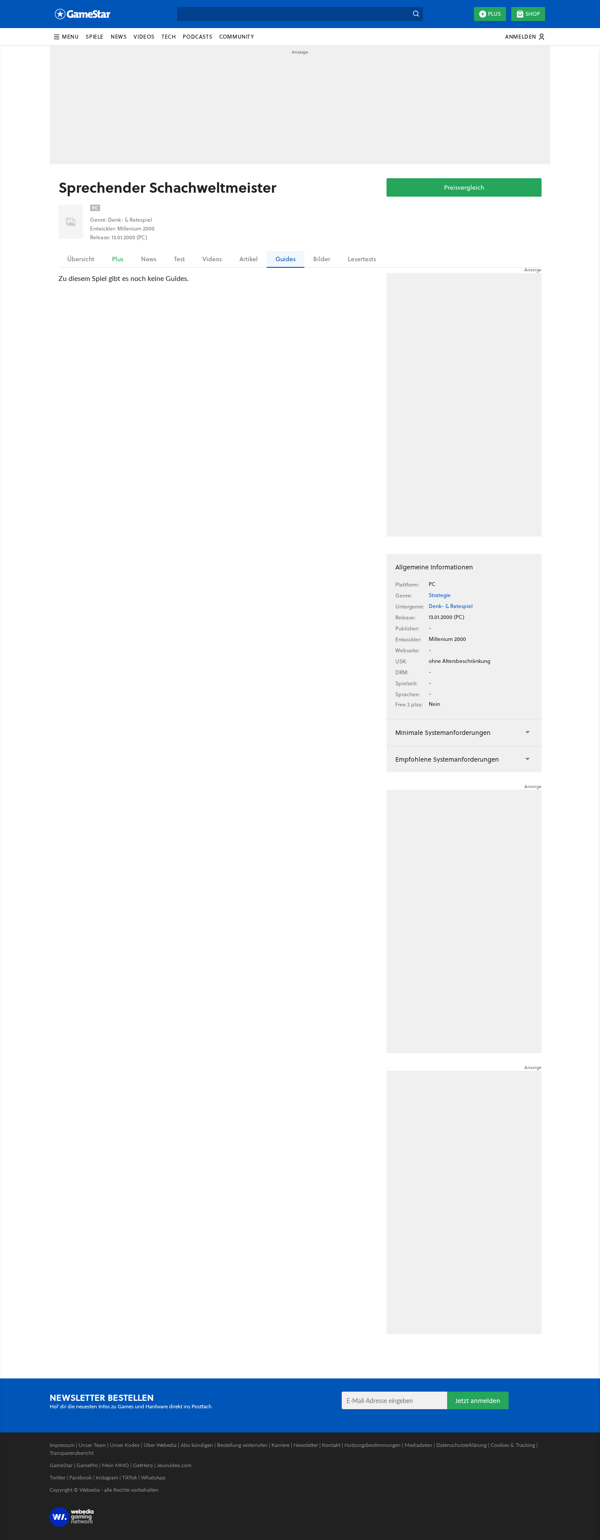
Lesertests (362, 259)
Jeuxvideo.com (174, 1465)
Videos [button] (144, 36)
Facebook (80, 1477)
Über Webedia (160, 1445)
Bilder (321, 259)
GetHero (143, 1465)
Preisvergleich (464, 187)
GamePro (87, 1465)
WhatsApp (153, 1477)
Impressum (62, 1445)
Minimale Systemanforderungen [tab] (443, 732)
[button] (66, 37)
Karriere (280, 1445)
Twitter (57, 1477)
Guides (285, 259)
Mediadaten (418, 1445)
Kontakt (331, 1445)
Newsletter (305, 1445)
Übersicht (80, 259)
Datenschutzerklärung (461, 1445)
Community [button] (236, 36)
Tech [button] (169, 36)
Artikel (248, 259)
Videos (212, 259)
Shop (532, 14)
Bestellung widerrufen (242, 1445)
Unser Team (92, 1445)
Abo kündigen (197, 1445)
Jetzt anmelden (477, 1400)
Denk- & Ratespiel (451, 606)
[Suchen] (416, 14)
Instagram (107, 1477)
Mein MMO (115, 1465)
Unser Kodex (125, 1445)
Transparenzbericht (72, 1453)
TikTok (129, 1477)
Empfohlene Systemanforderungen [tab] (447, 759)
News (148, 259)
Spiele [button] (95, 36)
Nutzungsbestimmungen (372, 1445)
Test (179, 259)
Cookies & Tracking (513, 1445)
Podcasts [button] (197, 36)
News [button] (119, 36)
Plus (494, 14)
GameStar (61, 1465)
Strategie (440, 595)
